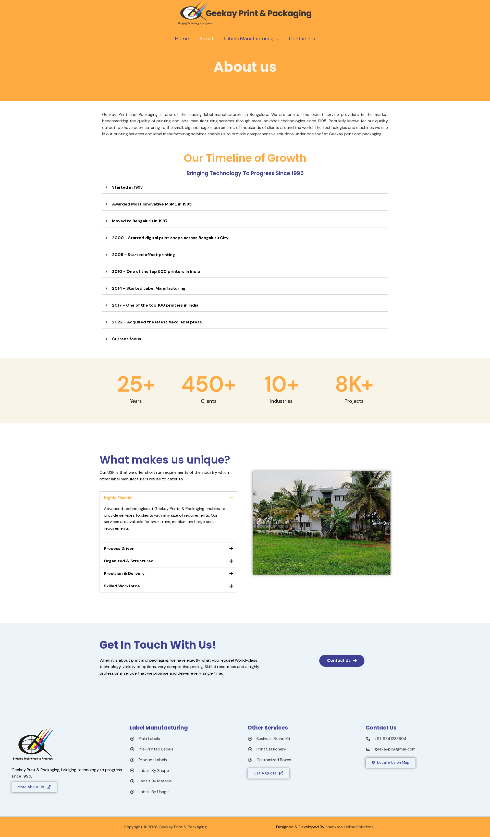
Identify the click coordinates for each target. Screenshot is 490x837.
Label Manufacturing (159, 727)
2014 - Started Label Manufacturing (149, 288)
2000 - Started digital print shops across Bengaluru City (170, 237)
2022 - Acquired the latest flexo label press (157, 322)
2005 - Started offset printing (143, 254)
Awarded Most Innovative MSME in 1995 (152, 204)
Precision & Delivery (124, 573)
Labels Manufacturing (249, 38)
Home (182, 38)
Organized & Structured (129, 561)
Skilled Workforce (122, 586)
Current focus (126, 339)
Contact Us (302, 38)
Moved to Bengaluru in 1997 (140, 221)
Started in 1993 (127, 187)
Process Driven (119, 548)
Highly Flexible (118, 497)
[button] (245, 187)
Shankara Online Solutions (349, 827)
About (206, 38)
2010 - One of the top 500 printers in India (156, 271)
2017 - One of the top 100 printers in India (155, 305)
